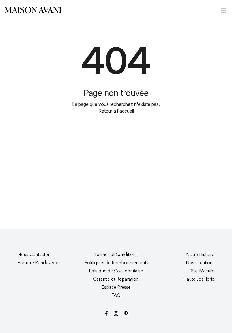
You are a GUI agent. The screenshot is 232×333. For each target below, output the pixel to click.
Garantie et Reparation (116, 279)
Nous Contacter (34, 255)
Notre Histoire (200, 255)
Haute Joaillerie (199, 279)
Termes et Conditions (116, 255)
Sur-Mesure (202, 271)
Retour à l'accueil (116, 111)
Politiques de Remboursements (116, 263)
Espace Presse (116, 287)
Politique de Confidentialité (116, 271)
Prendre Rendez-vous (40, 263)
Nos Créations (200, 263)
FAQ (116, 295)
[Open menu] (223, 10)
